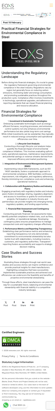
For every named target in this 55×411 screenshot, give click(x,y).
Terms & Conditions (29, 356)
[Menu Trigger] (51, 5)
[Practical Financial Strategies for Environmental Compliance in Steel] (27, 54)
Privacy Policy (8, 356)
